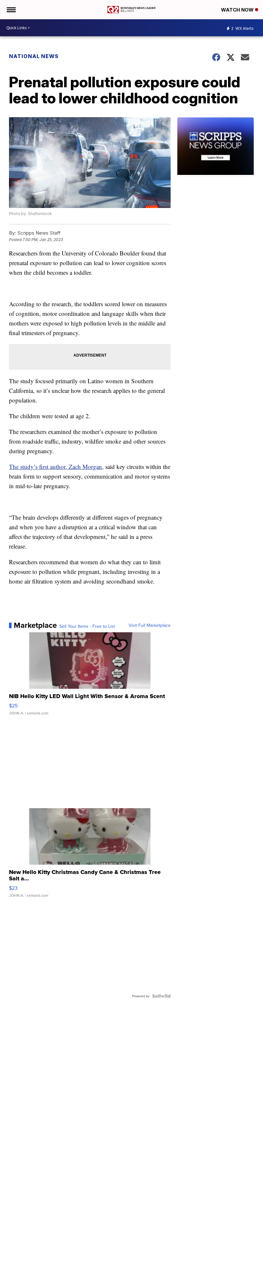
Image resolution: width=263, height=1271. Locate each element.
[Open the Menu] (11, 9)
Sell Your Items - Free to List (87, 626)
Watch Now (238, 10)
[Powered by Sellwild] (161, 996)
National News (34, 56)
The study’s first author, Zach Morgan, (56, 467)
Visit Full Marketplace (150, 625)
